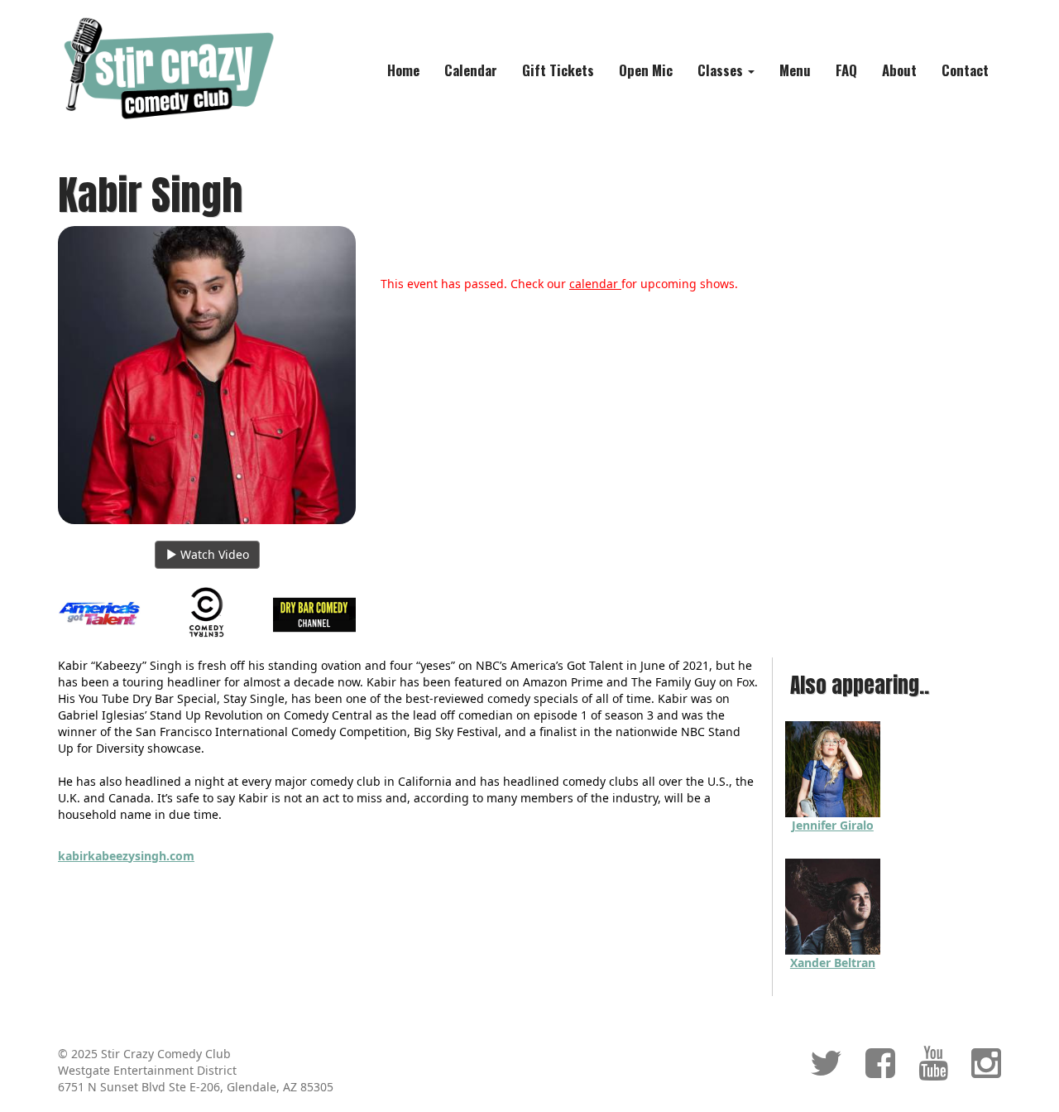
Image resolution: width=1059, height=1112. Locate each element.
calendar (595, 283)
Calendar (470, 70)
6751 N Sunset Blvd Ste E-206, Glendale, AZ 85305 (195, 1087)
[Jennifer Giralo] (833, 768)
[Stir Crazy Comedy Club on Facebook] (880, 1071)
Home (403, 70)
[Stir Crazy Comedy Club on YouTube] (933, 1071)
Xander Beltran (832, 962)
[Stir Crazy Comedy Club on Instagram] (986, 1071)
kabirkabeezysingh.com (126, 856)
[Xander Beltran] (833, 905)
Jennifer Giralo (833, 825)
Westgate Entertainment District (147, 1070)
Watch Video (213, 554)
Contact (965, 70)
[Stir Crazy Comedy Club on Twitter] (826, 1071)
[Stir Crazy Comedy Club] (167, 67)
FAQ (846, 70)
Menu (795, 70)
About (899, 70)
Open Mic (646, 70)
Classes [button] (721, 70)
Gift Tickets (558, 70)
